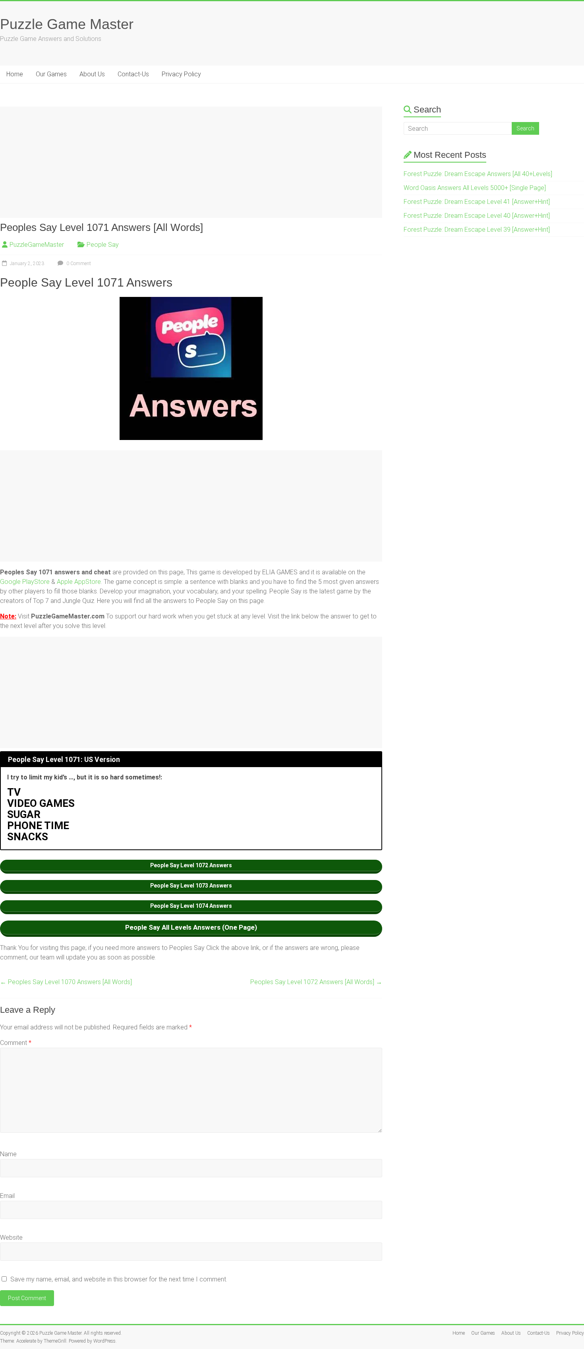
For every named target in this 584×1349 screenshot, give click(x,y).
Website (11, 1237)
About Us (92, 74)
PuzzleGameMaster (37, 244)
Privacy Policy (181, 74)
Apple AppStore (79, 581)
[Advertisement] (191, 162)
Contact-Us (133, 74)
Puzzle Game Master (66, 24)
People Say (103, 244)
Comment (15, 1043)
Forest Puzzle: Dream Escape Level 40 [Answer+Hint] (477, 215)
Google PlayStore (25, 581)
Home (14, 74)
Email (7, 1196)
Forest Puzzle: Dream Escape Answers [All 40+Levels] (478, 174)
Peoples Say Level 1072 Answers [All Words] (316, 982)
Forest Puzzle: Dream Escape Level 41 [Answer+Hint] (477, 201)
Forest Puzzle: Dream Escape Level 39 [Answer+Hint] (477, 229)
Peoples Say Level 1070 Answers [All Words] (66, 982)
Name (8, 1154)
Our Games (51, 74)
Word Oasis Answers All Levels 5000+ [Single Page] (475, 188)
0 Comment (78, 263)
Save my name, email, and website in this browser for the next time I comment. (118, 1279)
